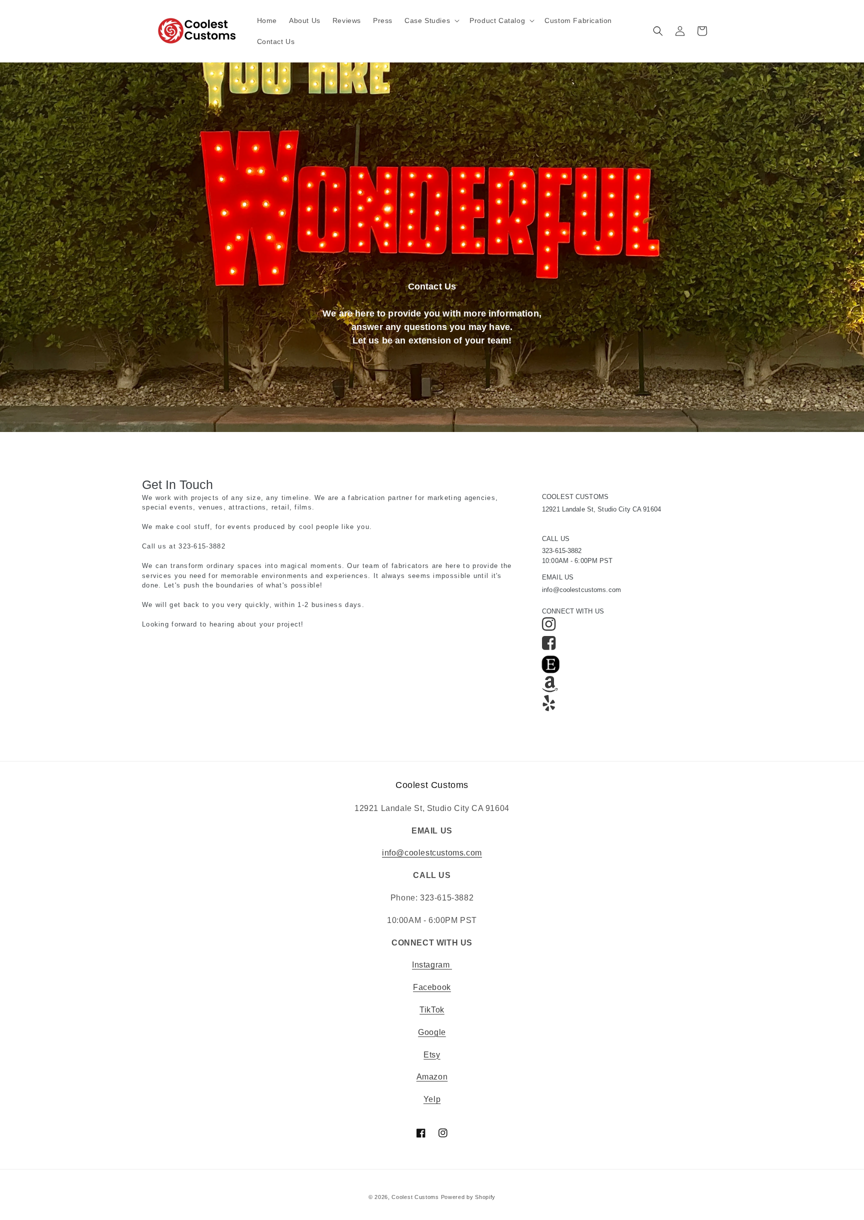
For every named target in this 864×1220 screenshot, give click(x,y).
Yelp (432, 1099)
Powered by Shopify (468, 1197)
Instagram (432, 964)
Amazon (432, 1076)
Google (432, 1032)
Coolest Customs (415, 1197)
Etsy (432, 1054)
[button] (431, 20)
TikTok (432, 1010)
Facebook (432, 987)
